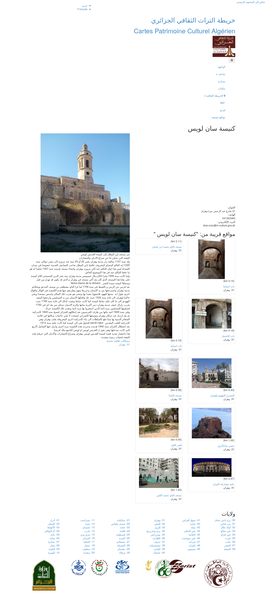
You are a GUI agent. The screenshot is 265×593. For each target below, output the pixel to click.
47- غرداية (194, 541)
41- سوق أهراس (191, 520)
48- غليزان (194, 545)
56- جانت (230, 541)
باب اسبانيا (228, 286)
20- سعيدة (89, 552)
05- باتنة (55, 534)
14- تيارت (89, 531)
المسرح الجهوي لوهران (222, 395)
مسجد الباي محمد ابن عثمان (167, 246)
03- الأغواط (53, 527)
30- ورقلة (124, 552)
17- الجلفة (89, 541)
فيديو (222, 110)
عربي (84, 5)
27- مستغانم (123, 541)
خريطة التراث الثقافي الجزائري (193, 19)
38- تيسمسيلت (157, 545)
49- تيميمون (193, 549)
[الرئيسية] (224, 46)
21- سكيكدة (123, 520)
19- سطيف (89, 549)
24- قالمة (125, 531)
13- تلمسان (88, 527)
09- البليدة (54, 549)
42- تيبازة (195, 523)
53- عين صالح (228, 531)
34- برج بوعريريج (156, 531)
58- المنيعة (229, 549)
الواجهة (221, 66)
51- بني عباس (227, 523)
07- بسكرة (53, 541)
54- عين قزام (228, 534)
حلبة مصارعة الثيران (223, 484)
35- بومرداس (158, 534)
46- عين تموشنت (191, 538)
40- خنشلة (159, 552)
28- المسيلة (123, 545)
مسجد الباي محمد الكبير (169, 495)
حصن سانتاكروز (226, 445)
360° (222, 103)
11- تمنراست (87, 520)
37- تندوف (159, 541)
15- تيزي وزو (88, 534)
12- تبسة (90, 523)
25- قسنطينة (123, 534)
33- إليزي (160, 527)
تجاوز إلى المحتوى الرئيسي (251, 2)
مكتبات (221, 88)
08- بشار (54, 545)
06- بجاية (54, 538)
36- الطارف (158, 538)
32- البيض (159, 523)
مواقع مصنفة (218, 117)
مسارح (221, 81)
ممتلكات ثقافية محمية (118, 340)
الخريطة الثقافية (215, 95)
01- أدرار (54, 520)
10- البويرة (53, 552)
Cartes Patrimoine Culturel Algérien (184, 30)
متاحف (221, 74)
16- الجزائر (89, 538)
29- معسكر (124, 549)
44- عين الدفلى (192, 531)
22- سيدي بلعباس (120, 523)
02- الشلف (53, 523)
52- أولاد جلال (228, 527)
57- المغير (229, 545)
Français (82, 9)
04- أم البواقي (51, 531)
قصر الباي (176, 445)
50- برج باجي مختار (225, 520)
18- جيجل (89, 545)
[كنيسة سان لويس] (85, 192)
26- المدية (124, 538)
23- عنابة (125, 527)
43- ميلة (195, 527)
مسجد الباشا (175, 395)
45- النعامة (194, 534)
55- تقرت (230, 538)
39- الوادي (159, 549)
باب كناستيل (228, 336)
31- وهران (124, 344)
